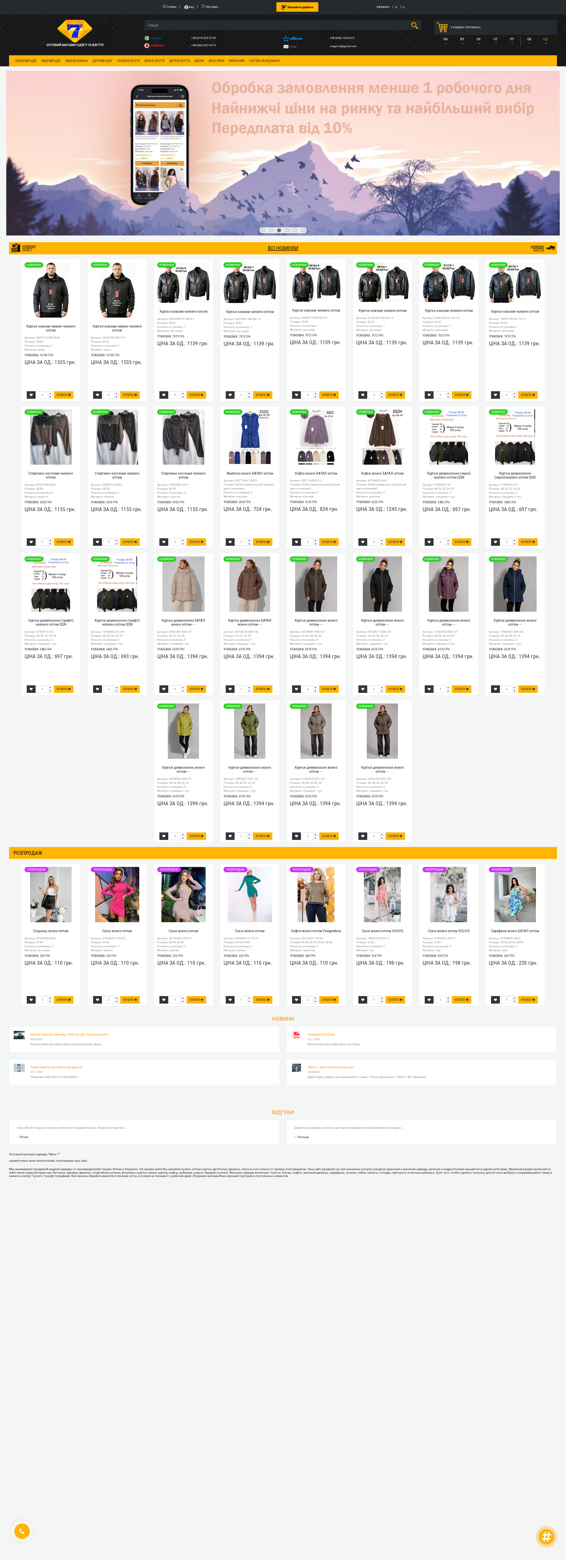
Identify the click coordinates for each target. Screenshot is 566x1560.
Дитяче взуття (179, 61)
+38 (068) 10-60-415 (342, 38)
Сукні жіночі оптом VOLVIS (382, 799)
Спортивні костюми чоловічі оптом (51, 343)
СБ (529, 39)
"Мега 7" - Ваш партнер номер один (331, 935)
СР (479, 39)
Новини (283, 887)
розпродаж (27, 721)
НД (545, 39)
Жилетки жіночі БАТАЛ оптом (250, 341)
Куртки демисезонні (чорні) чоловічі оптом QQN (448, 343)
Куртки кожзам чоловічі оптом (183, 180)
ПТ (512, 39)
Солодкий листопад (321, 902)
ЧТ (495, 39)
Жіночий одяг (51, 61)
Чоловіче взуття (128, 61)
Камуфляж (237, 61)
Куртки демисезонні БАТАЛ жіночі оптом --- (183, 490)
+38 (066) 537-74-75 (203, 45)
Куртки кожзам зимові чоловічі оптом (50, 196)
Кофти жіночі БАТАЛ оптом (316, 341)
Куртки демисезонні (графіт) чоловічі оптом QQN (50, 490)
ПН (445, 39)
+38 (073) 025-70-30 (203, 38)
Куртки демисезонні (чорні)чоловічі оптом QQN (515, 343)
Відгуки (283, 980)
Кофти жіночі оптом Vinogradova (316, 799)
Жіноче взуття (154, 61)
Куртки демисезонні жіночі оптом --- (316, 490)
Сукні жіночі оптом (117, 799)
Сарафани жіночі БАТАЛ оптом (515, 799)
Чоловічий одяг (26, 61)
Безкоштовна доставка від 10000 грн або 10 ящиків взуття (69, 902)
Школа (199, 61)
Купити (62, 263)
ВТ (462, 39)
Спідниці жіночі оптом (50, 799)
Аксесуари (216, 61)
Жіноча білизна (76, 61)
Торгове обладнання (264, 61)
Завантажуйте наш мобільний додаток (56, 935)
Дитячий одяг (102, 61)
